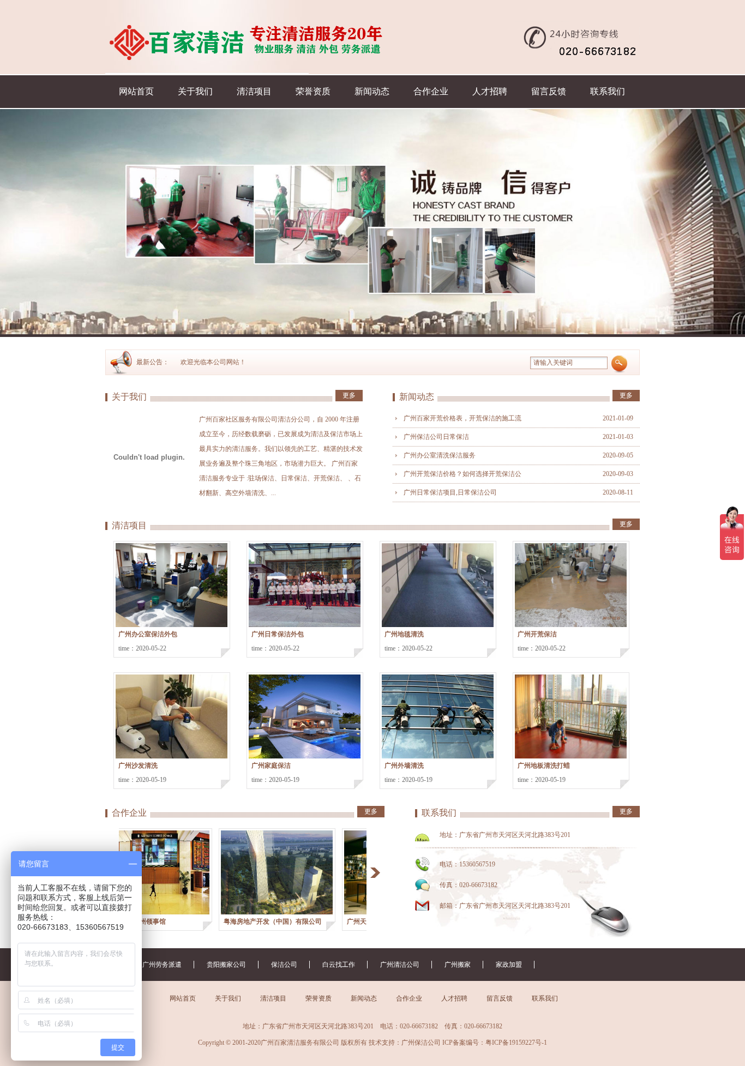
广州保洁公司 (421, 1042)
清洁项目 (254, 91)
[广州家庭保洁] (305, 716)
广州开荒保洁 (537, 634)
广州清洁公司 (399, 964)
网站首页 (136, 91)
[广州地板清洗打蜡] (571, 716)
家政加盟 (509, 964)
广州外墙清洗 (404, 765)
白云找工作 (338, 964)
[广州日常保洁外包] (305, 585)
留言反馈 (548, 91)
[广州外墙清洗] (438, 716)
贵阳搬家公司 (226, 964)
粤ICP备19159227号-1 (516, 1042)
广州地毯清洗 (404, 634)
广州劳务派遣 (162, 964)
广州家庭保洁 (271, 765)
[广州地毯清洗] (438, 585)
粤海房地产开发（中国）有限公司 (248, 921)
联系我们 (607, 91)
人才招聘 (489, 91)
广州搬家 (457, 964)
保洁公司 (284, 964)
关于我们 (195, 91)
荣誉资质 (313, 91)
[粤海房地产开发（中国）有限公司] (252, 872)
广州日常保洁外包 (277, 634)
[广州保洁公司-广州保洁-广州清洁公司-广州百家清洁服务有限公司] (207, 37)
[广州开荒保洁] (571, 585)
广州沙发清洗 (138, 765)
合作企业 (430, 91)
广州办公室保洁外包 (147, 634)
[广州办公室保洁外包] (171, 585)
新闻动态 (372, 91)
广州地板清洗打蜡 (544, 765)
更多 (349, 395)
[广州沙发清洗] (171, 716)
